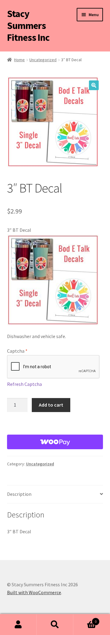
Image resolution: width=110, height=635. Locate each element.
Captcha (17, 351)
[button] (94, 85)
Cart (85, 619)
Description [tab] (19, 494)
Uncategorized (43, 59)
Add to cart (51, 405)
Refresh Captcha (24, 384)
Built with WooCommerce (34, 592)
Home (19, 59)
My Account (18, 624)
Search (55, 624)
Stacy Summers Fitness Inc (28, 26)
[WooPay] (55, 442)
